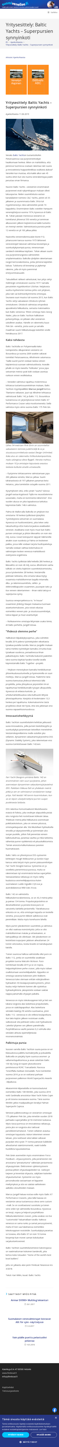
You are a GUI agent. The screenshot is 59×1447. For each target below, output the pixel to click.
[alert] (29, 1431)
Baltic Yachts (19, 155)
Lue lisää (42, 1429)
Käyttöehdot (8, 1387)
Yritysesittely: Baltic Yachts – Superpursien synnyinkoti (29, 44)
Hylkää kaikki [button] (44, 1435)
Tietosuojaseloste (10, 1391)
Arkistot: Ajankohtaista (15, 57)
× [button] (56, 1418)
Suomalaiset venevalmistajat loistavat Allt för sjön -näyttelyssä (29, 1320)
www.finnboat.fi (9, 1373)
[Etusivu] (7, 42)
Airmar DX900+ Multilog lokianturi (29, 1300)
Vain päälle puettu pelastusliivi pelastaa (29, 1339)
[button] (29, 1442)
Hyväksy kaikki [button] (15, 1435)
